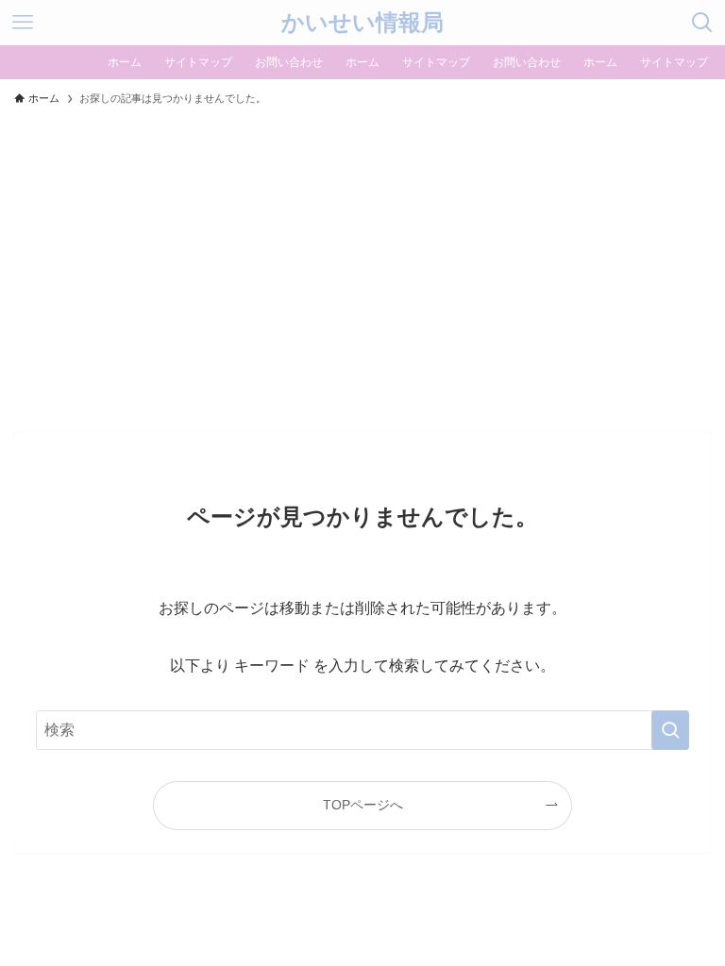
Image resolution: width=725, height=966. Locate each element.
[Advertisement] (362, 260)
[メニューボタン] (22, 22)
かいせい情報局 (362, 22)
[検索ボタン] (702, 22)
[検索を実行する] (670, 730)
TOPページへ (363, 804)
